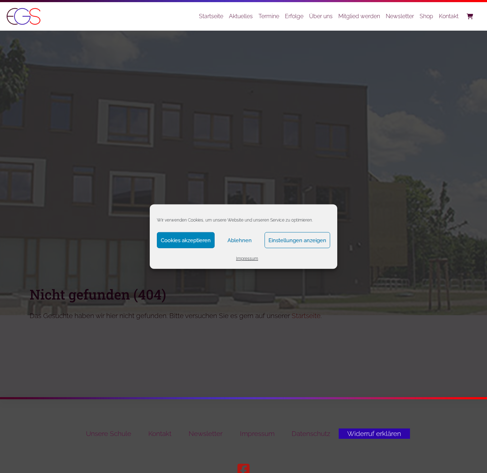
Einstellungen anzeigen (297, 240)
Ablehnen (239, 240)
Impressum (247, 258)
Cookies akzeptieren (186, 240)
